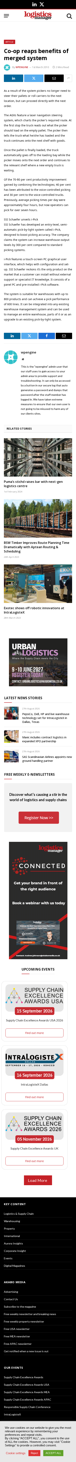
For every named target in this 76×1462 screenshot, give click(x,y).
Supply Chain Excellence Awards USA (26, 1384)
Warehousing (12, 1221)
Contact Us (11, 1299)
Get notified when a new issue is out (26, 1351)
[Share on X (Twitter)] (33, 78)
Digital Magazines (14, 1265)
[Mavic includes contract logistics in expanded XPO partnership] (11, 736)
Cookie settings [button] (16, 1453)
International (12, 1236)
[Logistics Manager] (38, 15)
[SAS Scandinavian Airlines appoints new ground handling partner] (11, 755)
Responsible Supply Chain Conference (27, 1407)
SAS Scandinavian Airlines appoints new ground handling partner (47, 759)
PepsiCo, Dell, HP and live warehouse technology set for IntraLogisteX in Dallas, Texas (45, 718)
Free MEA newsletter (17, 1336)
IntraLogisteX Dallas (34, 1084)
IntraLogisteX (12, 1414)
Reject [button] (34, 1453)
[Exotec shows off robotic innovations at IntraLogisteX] (38, 583)
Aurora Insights (13, 1243)
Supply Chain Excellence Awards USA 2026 (34, 1020)
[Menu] (6, 15)
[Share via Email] (54, 78)
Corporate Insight (15, 1250)
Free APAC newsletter (18, 1343)
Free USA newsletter (17, 1329)
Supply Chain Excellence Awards (23, 1377)
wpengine (22, 67)
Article (9, 41)
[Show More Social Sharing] (68, 78)
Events (8, 1258)
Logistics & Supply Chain (19, 1213)
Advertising (11, 1291)
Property (9, 1228)
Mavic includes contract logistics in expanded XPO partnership (44, 739)
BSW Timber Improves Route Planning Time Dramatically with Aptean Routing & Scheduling (36, 547)
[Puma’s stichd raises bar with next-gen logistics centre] (38, 457)
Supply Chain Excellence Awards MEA (27, 1392)
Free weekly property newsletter (24, 1321)
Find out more (34, 1033)
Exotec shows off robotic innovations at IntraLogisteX (34, 610)
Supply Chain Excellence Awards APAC (27, 1399)
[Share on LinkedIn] (13, 78)
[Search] (69, 15)
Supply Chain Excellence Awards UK (34, 1148)
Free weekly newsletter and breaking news (30, 1314)
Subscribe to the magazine (20, 1306)
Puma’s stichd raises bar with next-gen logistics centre (33, 484)
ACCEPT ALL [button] (53, 1453)
